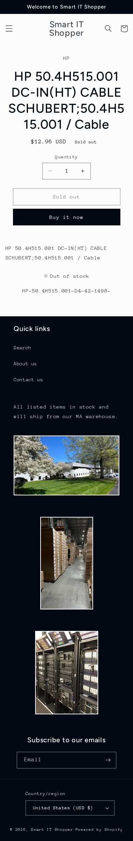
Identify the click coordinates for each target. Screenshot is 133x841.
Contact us (28, 379)
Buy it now (66, 217)
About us (25, 363)
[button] (9, 28)
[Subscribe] (108, 760)
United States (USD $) (63, 807)
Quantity (66, 156)
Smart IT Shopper (52, 829)
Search (22, 347)
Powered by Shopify (99, 829)
